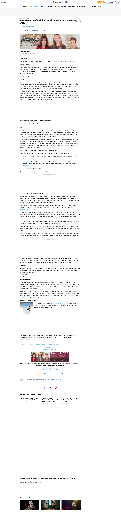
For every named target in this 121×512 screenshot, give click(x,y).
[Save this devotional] (45, 30)
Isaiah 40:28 (27, 165)
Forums (35, 6)
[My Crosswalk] (109, 2)
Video (73, 6)
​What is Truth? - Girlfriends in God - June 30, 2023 (29, 408)
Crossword (42, 6)
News (69, 6)
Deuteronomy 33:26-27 (27, 209)
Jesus (59, 260)
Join (100, 2)
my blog (31, 288)
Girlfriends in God (25, 18)
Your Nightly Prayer (96, 6)
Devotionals (50, 6)
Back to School (85, 6)
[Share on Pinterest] (56, 396)
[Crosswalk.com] (60, 2)
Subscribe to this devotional (27, 26)
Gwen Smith (23, 55)
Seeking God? (50, 347)
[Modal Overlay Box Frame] (50, 372)
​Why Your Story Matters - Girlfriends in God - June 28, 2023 (70, 409)
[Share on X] (50, 396)
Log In (117, 2)
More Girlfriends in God (50, 416)
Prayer (78, 6)
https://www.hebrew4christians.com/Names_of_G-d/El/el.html (39, 344)
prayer (76, 286)
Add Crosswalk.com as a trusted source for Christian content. (42, 387)
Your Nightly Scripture (60, 6)
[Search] (6, 2)
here (25, 364)
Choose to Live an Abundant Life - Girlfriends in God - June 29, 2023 (50, 409)
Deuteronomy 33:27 (69, 61)
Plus (30, 6)
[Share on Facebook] (45, 396)
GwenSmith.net (24, 339)
